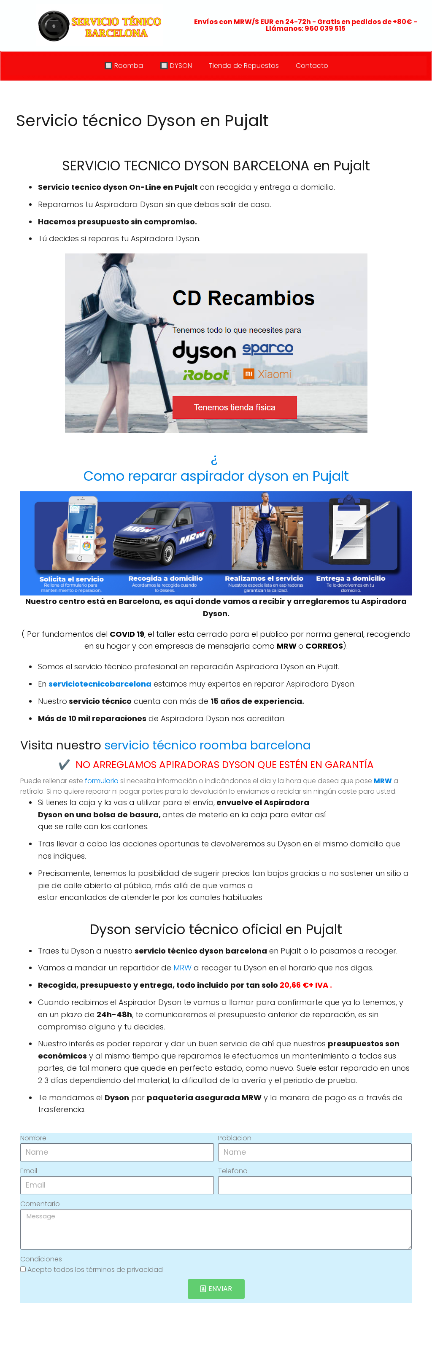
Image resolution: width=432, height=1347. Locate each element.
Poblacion (234, 1138)
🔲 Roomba (123, 65)
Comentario (40, 1204)
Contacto (312, 65)
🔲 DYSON (176, 65)
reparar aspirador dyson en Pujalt (216, 467)
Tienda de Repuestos (244, 65)
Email (28, 1171)
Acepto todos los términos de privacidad (95, 1269)
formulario (102, 781)
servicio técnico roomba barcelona (207, 745)
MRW (182, 967)
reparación (333, 1014)
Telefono (233, 1171)
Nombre (33, 1138)
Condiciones (41, 1259)
